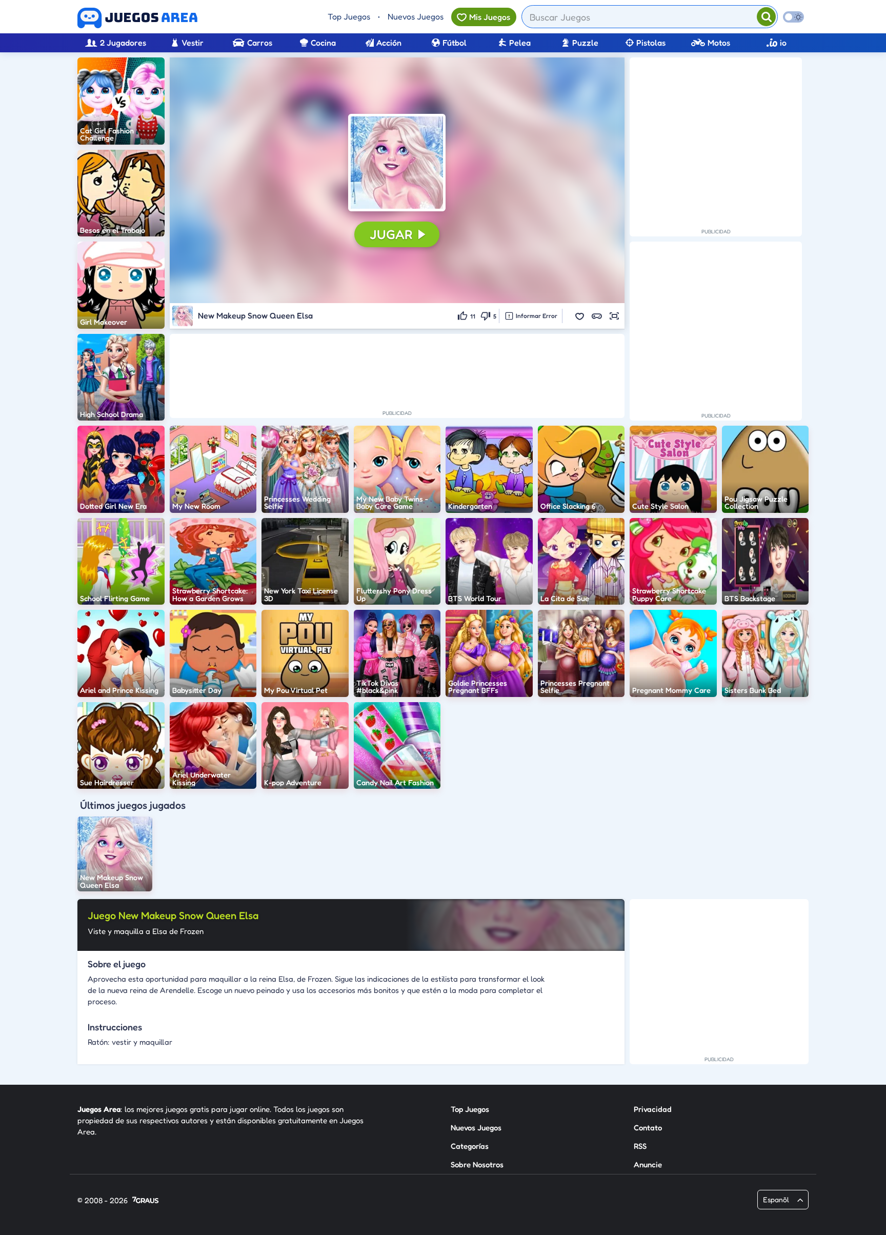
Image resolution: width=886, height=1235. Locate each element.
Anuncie (648, 1164)
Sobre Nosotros (477, 1164)
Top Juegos (349, 16)
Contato (648, 1127)
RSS (640, 1146)
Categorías (470, 1146)
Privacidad (653, 1109)
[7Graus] (145, 1201)
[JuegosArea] (137, 18)
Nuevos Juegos (416, 16)
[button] (397, 162)
